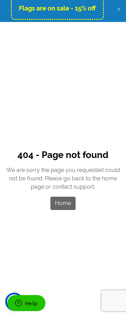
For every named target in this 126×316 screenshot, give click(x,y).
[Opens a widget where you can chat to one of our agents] (26, 304)
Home (63, 203)
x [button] (119, 9)
